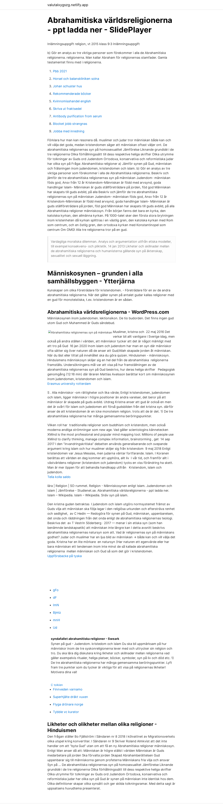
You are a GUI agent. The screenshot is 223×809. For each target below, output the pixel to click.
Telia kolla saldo (59, 477)
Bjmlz (57, 612)
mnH (56, 620)
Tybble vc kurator (66, 712)
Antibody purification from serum (77, 116)
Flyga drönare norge (68, 704)
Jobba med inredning (68, 131)
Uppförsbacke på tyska (64, 556)
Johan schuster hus (67, 86)
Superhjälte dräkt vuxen (70, 697)
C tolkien (57, 685)
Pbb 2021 (60, 71)
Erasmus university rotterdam (69, 383)
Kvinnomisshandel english (72, 101)
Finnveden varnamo (67, 689)
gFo (56, 590)
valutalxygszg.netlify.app (67, 5)
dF (55, 597)
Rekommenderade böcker (72, 93)
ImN (56, 605)
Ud (55, 627)
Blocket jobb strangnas (70, 124)
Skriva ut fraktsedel (67, 109)
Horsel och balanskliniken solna (76, 78)
